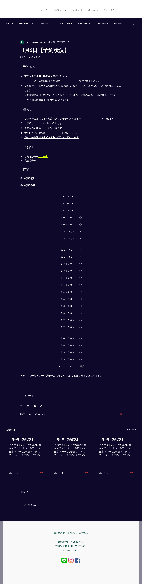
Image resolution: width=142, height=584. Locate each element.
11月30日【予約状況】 (21, 439)
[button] (132, 23)
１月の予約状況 (65, 23)
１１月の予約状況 (28, 396)
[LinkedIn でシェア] (34, 405)
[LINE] (64, 560)
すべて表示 (131, 429)
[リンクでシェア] (41, 405)
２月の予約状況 (84, 23)
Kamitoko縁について (27, 23)
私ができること (47, 23)
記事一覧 (9, 23)
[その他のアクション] (120, 42)
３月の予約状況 (102, 23)
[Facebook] (77, 560)
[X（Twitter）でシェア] (27, 405)
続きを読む (118, 23)
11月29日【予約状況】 (111, 439)
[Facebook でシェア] (21, 405)
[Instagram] (71, 560)
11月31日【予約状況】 (66, 439)
